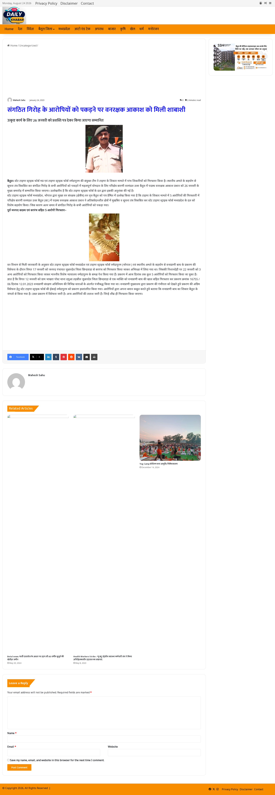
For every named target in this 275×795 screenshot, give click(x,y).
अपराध (99, 29)
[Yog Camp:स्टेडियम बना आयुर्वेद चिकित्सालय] (170, 438)
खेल (132, 29)
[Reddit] (71, 357)
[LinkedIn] (48, 357)
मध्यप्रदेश (64, 29)
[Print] (94, 357)
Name (12, 733)
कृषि (123, 29)
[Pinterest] (63, 357)
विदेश (30, 29)
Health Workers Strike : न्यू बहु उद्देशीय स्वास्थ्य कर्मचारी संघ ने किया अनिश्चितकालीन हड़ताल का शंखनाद (102, 658)
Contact (87, 3)
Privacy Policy (46, 3)
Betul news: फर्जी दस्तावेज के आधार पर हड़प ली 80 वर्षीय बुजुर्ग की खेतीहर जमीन (35, 658)
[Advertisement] (104, 73)
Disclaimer (69, 3)
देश (20, 29)
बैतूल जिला (45, 29)
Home (9, 29)
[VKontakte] (79, 357)
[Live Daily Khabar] (14, 15)
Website (113, 746)
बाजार (112, 29)
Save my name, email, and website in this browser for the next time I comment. (57, 760)
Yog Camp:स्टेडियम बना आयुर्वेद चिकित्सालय (159, 464)
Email (11, 746)
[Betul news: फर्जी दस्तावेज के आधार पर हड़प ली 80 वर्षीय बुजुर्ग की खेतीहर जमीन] (38, 534)
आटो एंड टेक (82, 29)
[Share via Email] (86, 357)
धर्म (142, 29)
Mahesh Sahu (19, 100)
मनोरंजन (153, 29)
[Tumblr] (56, 357)
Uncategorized (28, 45)
